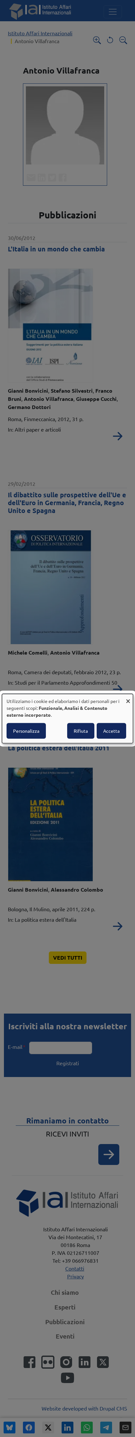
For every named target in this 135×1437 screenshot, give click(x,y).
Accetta (111, 731)
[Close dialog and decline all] (128, 698)
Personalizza (26, 731)
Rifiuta (81, 731)
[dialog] (67, 719)
